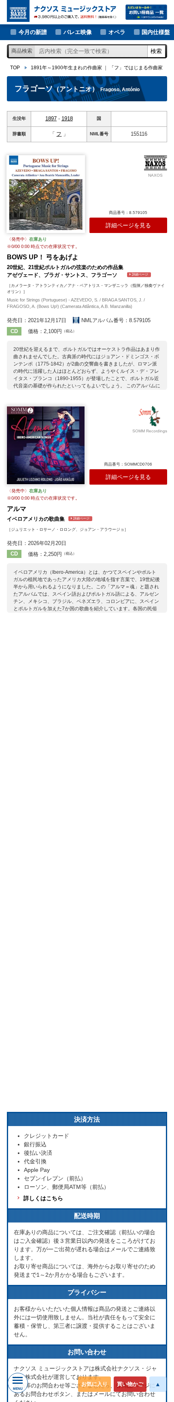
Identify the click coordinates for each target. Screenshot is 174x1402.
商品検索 (21, 51)
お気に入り (94, 1384)
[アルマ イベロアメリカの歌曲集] (46, 445)
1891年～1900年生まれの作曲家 (66, 68)
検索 (156, 51)
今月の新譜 (33, 32)
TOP (15, 68)
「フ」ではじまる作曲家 (136, 68)
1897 (51, 118)
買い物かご (130, 1384)
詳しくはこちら (43, 1198)
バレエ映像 (78, 32)
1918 (67, 118)
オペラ (116, 32)
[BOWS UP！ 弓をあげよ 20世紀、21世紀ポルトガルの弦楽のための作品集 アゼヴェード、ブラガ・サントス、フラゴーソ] (46, 194)
